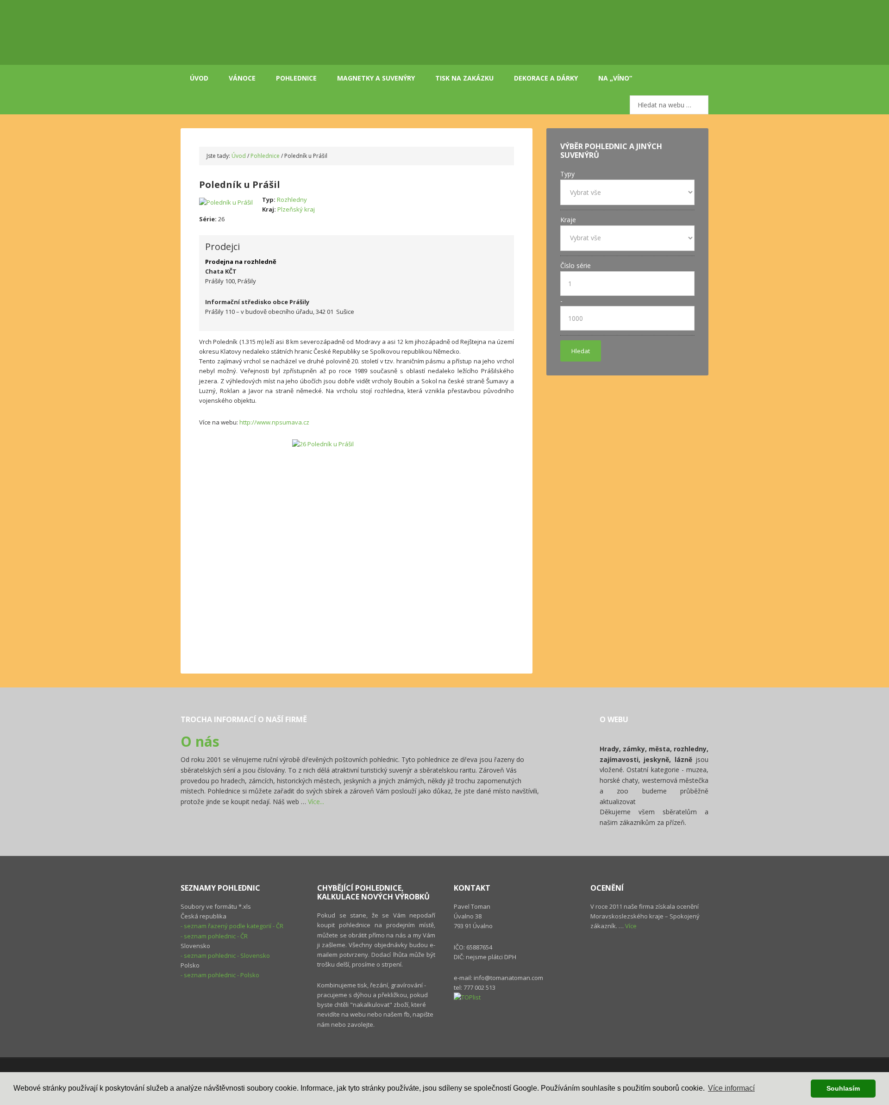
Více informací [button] (731, 1088)
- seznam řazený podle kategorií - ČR (232, 926)
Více (631, 926)
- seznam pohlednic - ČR (214, 936)
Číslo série (575, 265)
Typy (567, 173)
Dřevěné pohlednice (296, 32)
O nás (200, 741)
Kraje (568, 219)
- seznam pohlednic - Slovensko (225, 955)
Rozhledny (292, 199)
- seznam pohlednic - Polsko (220, 975)
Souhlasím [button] (843, 1088)
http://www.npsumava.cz (274, 422)
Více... (316, 801)
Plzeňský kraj (296, 209)
